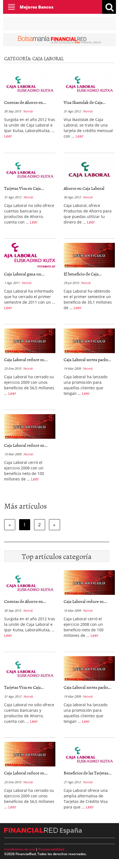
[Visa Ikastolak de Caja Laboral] (89, 83)
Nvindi (28, 111)
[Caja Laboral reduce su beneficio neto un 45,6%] (29, 426)
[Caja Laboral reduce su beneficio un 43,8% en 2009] (29, 341)
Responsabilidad (51, 849)
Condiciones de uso (19, 849)
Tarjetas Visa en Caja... (24, 188)
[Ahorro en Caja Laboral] (89, 169)
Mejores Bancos (36, 7)
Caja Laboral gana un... (24, 273)
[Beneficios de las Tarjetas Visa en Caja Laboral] (89, 754)
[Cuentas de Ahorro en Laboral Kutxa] (29, 83)
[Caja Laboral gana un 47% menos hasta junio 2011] (29, 255)
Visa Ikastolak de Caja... (85, 102)
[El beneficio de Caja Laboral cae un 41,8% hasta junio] (89, 255)
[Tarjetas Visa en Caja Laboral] (29, 169)
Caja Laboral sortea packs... (87, 359)
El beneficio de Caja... (83, 273)
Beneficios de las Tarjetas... (88, 772)
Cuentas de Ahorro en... (25, 102)
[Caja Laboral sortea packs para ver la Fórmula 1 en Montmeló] (89, 341)
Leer (8, 136)
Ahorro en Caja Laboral (84, 188)
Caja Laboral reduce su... (26, 359)
